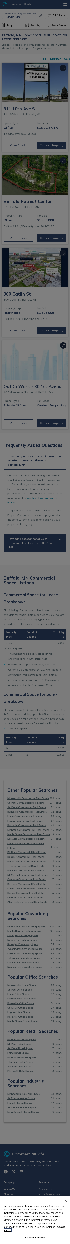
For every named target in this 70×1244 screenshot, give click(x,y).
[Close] (66, 1201)
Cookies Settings (35, 1237)
